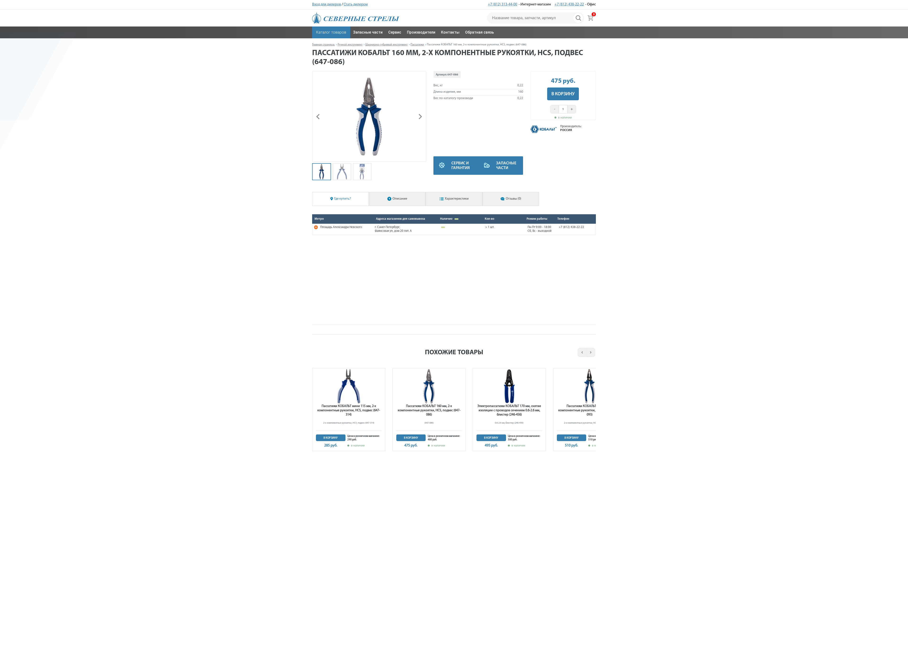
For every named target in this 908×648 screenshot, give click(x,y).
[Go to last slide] (318, 117)
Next (591, 352)
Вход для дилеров (326, 4)
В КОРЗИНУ (563, 94)
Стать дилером (356, 4)
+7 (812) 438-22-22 (569, 4)
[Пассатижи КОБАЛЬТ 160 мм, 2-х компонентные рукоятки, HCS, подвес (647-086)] (369, 117)
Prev (581, 352)
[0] (590, 18)
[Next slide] (420, 117)
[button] (321, 171)
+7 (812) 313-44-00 (502, 4)
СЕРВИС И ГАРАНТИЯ (460, 165)
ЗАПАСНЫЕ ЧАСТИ (506, 165)
